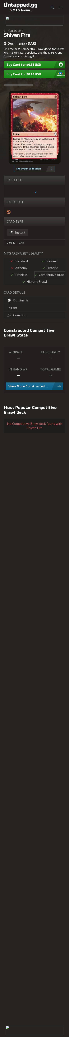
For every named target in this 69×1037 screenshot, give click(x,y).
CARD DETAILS (14, 292)
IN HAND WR (18, 369)
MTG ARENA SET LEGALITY (23, 253)
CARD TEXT (15, 180)
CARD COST (15, 202)
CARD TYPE (15, 221)
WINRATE (16, 352)
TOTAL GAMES (51, 369)
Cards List (15, 31)
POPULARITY (50, 352)
